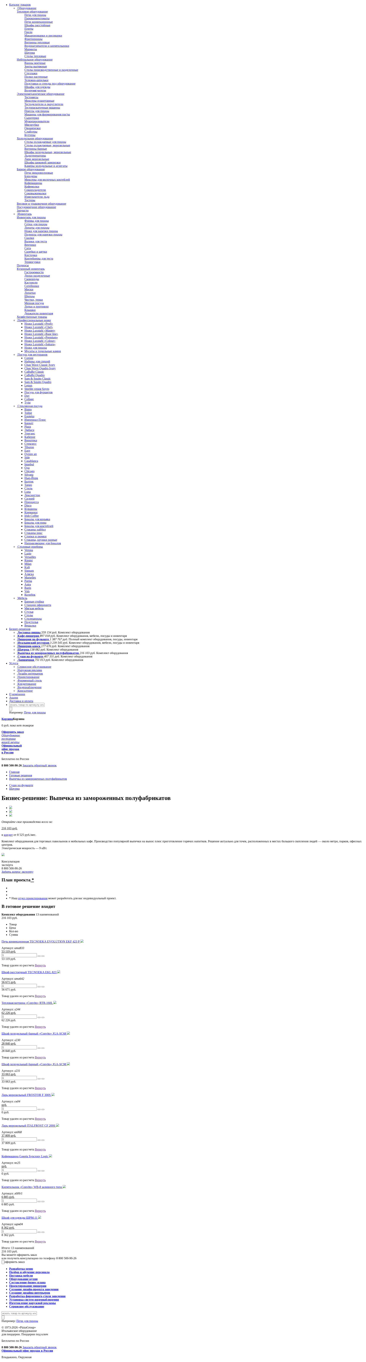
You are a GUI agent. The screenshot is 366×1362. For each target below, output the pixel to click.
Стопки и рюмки (35, 536)
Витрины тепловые (37, 42)
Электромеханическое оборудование (40, 93)
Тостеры (29, 200)
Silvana (28, 474)
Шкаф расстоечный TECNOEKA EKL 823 (29, 972)
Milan (27, 563)
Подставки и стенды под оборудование (49, 83)
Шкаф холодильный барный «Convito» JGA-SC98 (34, 1064)
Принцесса (31, 502)
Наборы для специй (37, 361)
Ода (27, 467)
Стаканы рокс (33, 533)
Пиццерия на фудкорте (33, 639)
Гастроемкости (34, 272)
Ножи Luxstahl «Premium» (41, 337)
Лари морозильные (36, 159)
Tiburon (29, 447)
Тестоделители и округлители (43, 104)
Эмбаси (29, 430)
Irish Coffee (31, 515)
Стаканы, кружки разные (40, 539)
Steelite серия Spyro (36, 388)
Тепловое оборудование (32, 11)
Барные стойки (34, 601)
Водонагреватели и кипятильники (46, 45)
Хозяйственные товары (32, 316)
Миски (28, 289)
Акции (13, 697)
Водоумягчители (35, 90)
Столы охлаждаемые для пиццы (45, 141)
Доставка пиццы (29, 632)
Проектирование (28, 677)
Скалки (29, 238)
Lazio (27, 553)
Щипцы (29, 296)
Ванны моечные (35, 63)
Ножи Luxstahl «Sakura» (39, 344)
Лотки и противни (36, 306)
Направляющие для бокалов (42, 543)
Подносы (23, 265)
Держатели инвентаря (38, 313)
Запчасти (23, 210)
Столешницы (33, 618)
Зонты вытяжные (35, 66)
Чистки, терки (33, 299)
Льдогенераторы (35, 155)
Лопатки (30, 292)
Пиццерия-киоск (29, 646)
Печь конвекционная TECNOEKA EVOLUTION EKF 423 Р (41, 941)
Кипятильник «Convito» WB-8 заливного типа (32, 1187)
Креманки (31, 512)
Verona (28, 550)
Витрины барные (35, 148)
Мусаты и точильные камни (42, 351)
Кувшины (30, 509)
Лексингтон (32, 495)
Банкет (28, 423)
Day (27, 395)
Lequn (28, 385)
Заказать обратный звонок (39, 765)
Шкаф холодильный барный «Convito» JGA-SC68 (34, 1033)
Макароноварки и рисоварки (43, 35)
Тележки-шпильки (36, 80)
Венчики (30, 244)
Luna (27, 491)
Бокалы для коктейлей (38, 526)
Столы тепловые (35, 56)
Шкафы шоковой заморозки (42, 162)
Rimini (28, 560)
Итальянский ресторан (33, 642)
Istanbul (29, 464)
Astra (27, 584)
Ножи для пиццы (35, 347)
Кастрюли (31, 282)
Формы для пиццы (36, 220)
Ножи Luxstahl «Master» (39, 330)
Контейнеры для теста (38, 258)
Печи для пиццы (35, 15)
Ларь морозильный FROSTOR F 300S (26, 1095)
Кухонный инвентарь (31, 268)
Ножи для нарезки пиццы (41, 231)
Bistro (28, 409)
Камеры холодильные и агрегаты (45, 166)
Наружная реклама (29, 670)
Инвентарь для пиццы (31, 217)
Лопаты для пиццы (36, 227)
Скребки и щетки (35, 251)
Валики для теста (35, 241)
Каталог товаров (20, 4)
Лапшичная (26, 659)
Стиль (28, 488)
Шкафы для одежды (37, 87)
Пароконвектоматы (37, 18)
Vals (27, 591)
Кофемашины (33, 183)
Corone (28, 358)
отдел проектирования (32, 898)
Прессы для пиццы (36, 111)
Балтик (29, 481)
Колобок (29, 594)
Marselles (30, 577)
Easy (27, 450)
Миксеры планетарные (39, 100)
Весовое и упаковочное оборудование (41, 203)
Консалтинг (25, 690)
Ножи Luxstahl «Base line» (41, 334)
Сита (27, 248)
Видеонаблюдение (29, 687)
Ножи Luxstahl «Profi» (38, 323)
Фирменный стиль (29, 680)
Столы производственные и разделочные (51, 69)
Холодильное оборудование (35, 138)
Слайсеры (30, 131)
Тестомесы (31, 97)
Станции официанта (37, 605)
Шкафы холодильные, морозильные (47, 152)
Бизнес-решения (19, 629)
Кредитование (26, 683)
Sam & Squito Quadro (37, 382)
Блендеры (30, 176)
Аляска (29, 574)
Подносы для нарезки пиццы (43, 234)
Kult (27, 567)
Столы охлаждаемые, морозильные (47, 145)
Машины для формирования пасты (47, 114)
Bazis (27, 587)
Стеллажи (30, 73)
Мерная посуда (34, 303)
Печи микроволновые (38, 172)
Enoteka (29, 416)
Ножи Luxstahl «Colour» (39, 340)
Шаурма (29, 52)
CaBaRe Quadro (34, 375)
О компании (17, 694)
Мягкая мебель (34, 608)
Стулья (28, 611)
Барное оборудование (31, 169)
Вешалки (30, 625)
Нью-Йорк (31, 478)
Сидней (29, 498)
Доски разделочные (37, 275)
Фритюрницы (33, 39)
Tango (28, 485)
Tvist (27, 402)
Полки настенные (36, 76)
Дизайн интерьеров (30, 673)
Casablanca (31, 461)
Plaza (27, 426)
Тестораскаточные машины (42, 107)
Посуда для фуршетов (38, 392)
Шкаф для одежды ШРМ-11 (20, 1217)
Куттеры (29, 135)
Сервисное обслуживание (34, 666)
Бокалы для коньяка (37, 519)
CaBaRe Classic (34, 371)
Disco (27, 505)
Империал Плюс (35, 419)
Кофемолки (31, 186)
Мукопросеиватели (36, 121)
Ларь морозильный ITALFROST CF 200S (29, 1125)
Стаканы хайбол (35, 529)
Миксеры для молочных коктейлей (47, 179)
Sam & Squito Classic (37, 378)
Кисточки (30, 255)
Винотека (30, 440)
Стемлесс (30, 443)
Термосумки (32, 262)
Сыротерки (31, 117)
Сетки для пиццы (35, 224)
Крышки (30, 310)
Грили (28, 32)
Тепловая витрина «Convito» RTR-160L (27, 1002)
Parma (28, 581)
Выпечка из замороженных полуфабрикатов (48, 653)
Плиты (28, 28)
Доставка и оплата (21, 701)
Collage (29, 399)
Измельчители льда (36, 196)
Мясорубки (31, 124)
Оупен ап (30, 454)
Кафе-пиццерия (28, 635)
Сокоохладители (35, 190)
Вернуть (40, 965)
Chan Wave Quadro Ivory (40, 368)
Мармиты (30, 49)
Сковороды (31, 279)
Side (27, 457)
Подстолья (31, 622)
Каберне (29, 437)
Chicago (29, 471)
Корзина (7, 719)
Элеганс (29, 433)
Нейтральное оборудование (35, 59)
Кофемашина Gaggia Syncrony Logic (25, 1156)
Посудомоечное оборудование (36, 207)
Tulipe (28, 412)
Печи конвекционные (38, 21)
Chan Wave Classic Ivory (39, 364)
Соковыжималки (35, 193)
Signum (29, 570)
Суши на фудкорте (30, 656)
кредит (8, 834)
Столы (28, 615)
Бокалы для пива (35, 522)
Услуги (13, 663)
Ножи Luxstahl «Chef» (38, 327)
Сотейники (31, 286)
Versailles (30, 557)
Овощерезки (32, 128)
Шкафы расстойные (37, 25)
